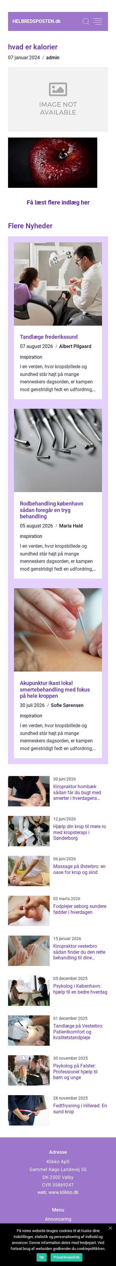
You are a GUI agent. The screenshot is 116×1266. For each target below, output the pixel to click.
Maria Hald (71, 526)
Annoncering (58, 1219)
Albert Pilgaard (75, 346)
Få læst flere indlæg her (58, 202)
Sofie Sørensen (67, 705)
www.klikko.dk (63, 1192)
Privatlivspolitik (66, 1257)
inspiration (31, 357)
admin (52, 57)
